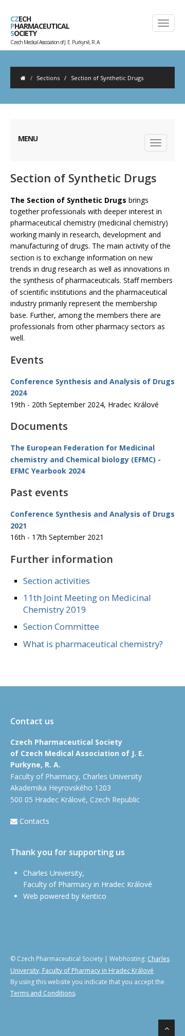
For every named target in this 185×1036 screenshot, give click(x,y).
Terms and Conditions (42, 993)
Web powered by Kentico (64, 896)
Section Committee (61, 626)
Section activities (56, 581)
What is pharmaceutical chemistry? (93, 644)
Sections (48, 78)
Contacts (34, 821)
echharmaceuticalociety (55, 28)
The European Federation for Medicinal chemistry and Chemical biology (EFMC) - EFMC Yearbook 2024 (85, 459)
